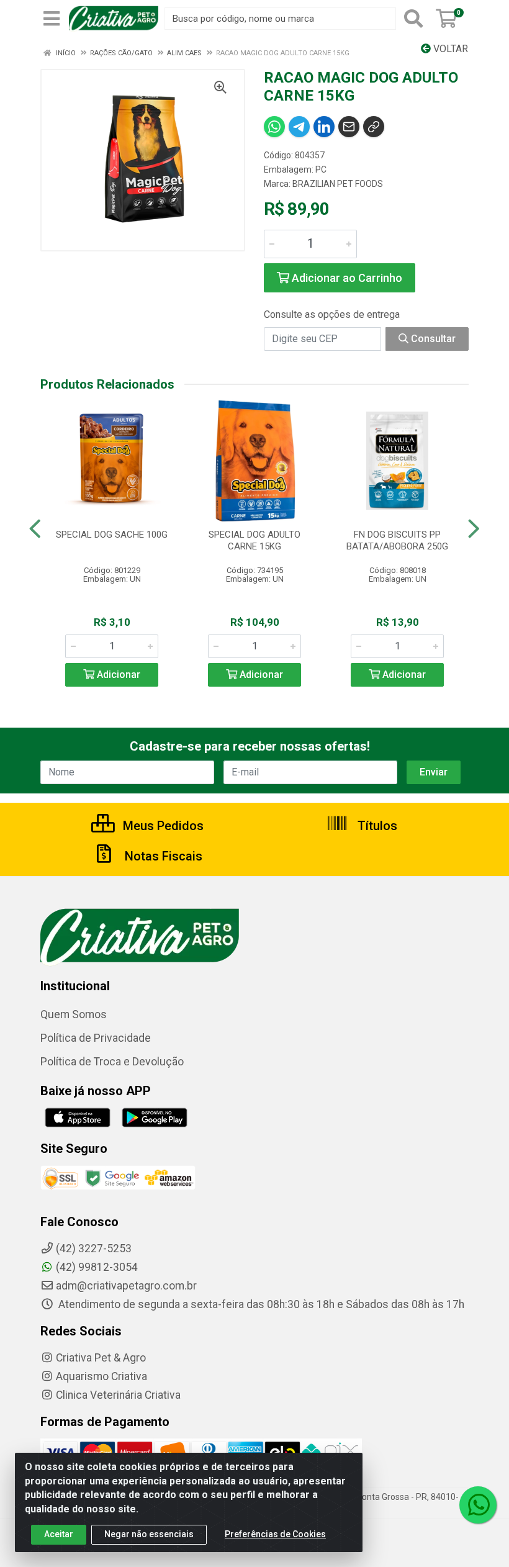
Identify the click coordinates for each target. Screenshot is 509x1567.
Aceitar (58, 1534)
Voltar (449, 49)
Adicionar (117, 674)
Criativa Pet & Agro (101, 1358)
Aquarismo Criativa (101, 1376)
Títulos (375, 825)
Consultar (432, 339)
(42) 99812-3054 (97, 1267)
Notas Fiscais (162, 856)
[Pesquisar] (413, 18)
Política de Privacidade (95, 1038)
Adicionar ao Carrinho (345, 277)
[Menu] (51, 18)
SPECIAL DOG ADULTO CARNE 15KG (254, 540)
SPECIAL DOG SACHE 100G (112, 534)
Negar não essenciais (149, 1534)
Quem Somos (73, 1014)
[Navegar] (35, 529)
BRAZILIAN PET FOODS (337, 184)
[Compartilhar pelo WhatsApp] (274, 126)
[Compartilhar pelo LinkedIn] (324, 126)
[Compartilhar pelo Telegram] (299, 126)
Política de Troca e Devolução (112, 1061)
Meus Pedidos (162, 825)
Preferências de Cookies (275, 1534)
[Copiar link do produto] (373, 126)
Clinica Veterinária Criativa (118, 1395)
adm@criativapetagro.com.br (126, 1286)
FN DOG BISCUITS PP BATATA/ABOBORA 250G (397, 540)
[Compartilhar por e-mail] (348, 126)
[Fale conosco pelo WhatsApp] (478, 1505)
